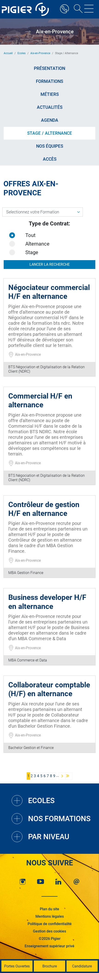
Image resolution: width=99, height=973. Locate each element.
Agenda (49, 120)
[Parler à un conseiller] (64, 9)
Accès (49, 159)
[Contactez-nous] (76, 882)
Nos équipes (49, 146)
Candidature (82, 966)
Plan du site (49, 909)
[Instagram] (22, 882)
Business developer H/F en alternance (47, 602)
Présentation (49, 68)
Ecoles (21, 53)
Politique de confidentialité (50, 924)
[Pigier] (26, 9)
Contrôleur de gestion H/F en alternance (43, 509)
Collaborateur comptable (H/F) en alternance (49, 689)
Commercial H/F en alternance (40, 400)
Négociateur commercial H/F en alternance (49, 292)
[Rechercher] (77, 9)
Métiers (50, 94)
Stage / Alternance (49, 133)
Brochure (49, 966)
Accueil (8, 53)
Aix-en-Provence (40, 53)
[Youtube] (40, 882)
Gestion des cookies (49, 931)
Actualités (49, 107)
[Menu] (88, 9)
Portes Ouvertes (17, 966)
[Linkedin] (58, 882)
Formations (49, 81)
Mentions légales (49, 916)
